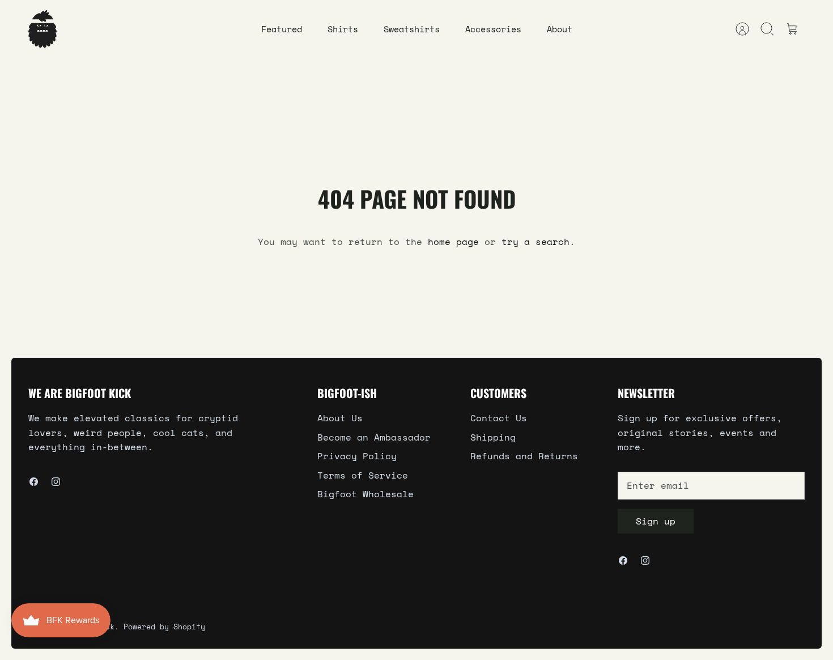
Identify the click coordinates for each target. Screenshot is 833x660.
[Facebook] (34, 482)
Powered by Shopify (164, 626)
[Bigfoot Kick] (42, 29)
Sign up (655, 521)
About (559, 29)
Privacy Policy (357, 456)
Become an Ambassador (374, 437)
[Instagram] (56, 482)
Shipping (493, 437)
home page (453, 241)
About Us (340, 418)
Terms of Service (362, 475)
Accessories (493, 29)
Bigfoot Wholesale (365, 494)
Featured (281, 29)
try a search (536, 241)
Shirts (343, 29)
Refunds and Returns (524, 456)
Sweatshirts (412, 29)
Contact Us (498, 418)
